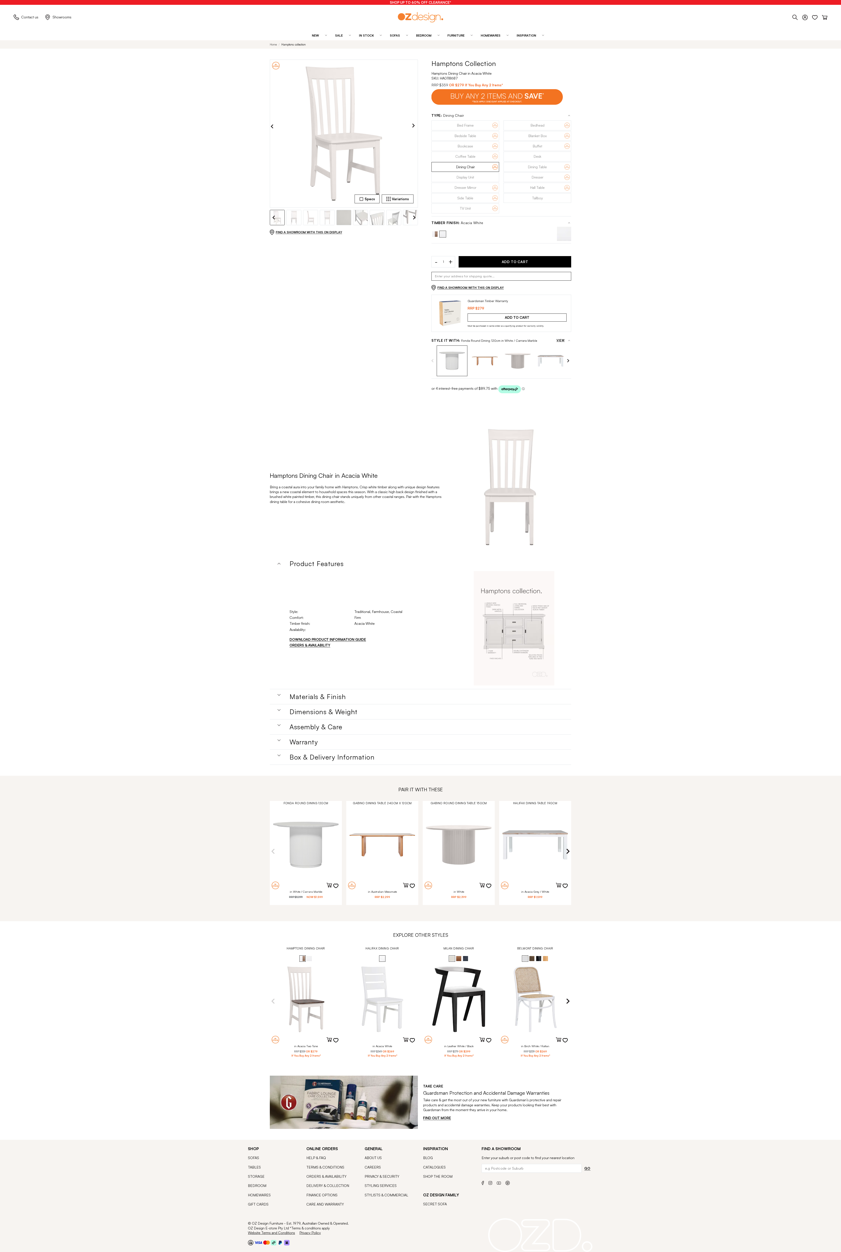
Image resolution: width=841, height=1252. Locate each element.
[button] (452, 360)
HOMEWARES (259, 1195)
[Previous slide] (273, 126)
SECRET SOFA (435, 1204)
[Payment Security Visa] (258, 1242)
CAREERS (373, 1167)
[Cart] (824, 16)
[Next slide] (414, 126)
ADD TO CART (515, 262)
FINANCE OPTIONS (321, 1195)
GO (587, 1168)
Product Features (317, 564)
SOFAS (253, 1158)
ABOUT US (373, 1158)
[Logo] (420, 17)
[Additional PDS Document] (514, 628)
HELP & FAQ (316, 1158)
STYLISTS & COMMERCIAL (386, 1195)
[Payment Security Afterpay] (273, 1243)
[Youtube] (499, 1182)
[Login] (807, 16)
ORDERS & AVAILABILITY (310, 645)
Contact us (29, 17)
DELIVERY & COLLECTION (327, 1185)
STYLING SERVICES (381, 1185)
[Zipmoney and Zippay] (287, 1243)
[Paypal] (280, 1243)
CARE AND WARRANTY (325, 1204)
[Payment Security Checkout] (250, 1243)
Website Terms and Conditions (271, 1233)
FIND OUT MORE (437, 1118)
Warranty (304, 742)
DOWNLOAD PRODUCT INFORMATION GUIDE (328, 639)
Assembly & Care (316, 727)
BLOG (428, 1158)
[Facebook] (483, 1182)
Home (273, 44)
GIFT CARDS (258, 1204)
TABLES (254, 1167)
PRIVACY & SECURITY (382, 1176)
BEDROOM (257, 1185)
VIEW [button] (561, 340)
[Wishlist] (817, 16)
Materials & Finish (318, 697)
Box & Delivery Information (332, 757)
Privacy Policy (310, 1233)
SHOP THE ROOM (437, 1176)
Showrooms (62, 17)
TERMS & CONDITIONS (325, 1167)
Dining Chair (447, 115)
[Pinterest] (507, 1182)
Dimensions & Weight (324, 712)
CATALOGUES (434, 1167)
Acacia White (457, 223)
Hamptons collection (293, 44)
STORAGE (256, 1176)
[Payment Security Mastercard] (266, 1242)
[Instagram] (490, 1182)
